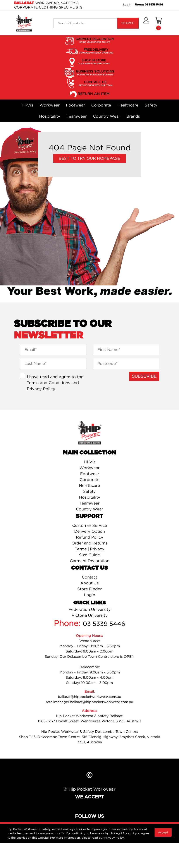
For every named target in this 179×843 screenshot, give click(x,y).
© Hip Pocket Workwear (89, 789)
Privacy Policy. (114, 837)
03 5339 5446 (104, 623)
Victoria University (90, 615)
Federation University (90, 609)
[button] (146, 23)
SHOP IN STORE (94, 61)
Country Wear (106, 116)
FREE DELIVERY (96, 51)
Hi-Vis (27, 105)
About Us (89, 583)
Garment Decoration (89, 561)
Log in (127, 4)
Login (89, 595)
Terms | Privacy (89, 549)
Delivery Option (89, 531)
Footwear (75, 105)
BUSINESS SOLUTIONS (95, 72)
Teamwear (77, 116)
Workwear (50, 105)
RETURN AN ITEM (94, 94)
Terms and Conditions (48, 382)
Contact (89, 577)
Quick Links (89, 602)
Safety (151, 105)
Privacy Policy (41, 388)
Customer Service (89, 525)
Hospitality (49, 116)
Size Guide (89, 555)
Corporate (101, 105)
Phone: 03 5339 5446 (149, 4)
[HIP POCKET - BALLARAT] (24, 23)
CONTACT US (95, 83)
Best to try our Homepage (89, 158)
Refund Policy (89, 537)
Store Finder (89, 589)
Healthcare (127, 105)
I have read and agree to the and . (55, 382)
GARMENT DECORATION (95, 40)
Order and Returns (89, 543)
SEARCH (127, 23)
